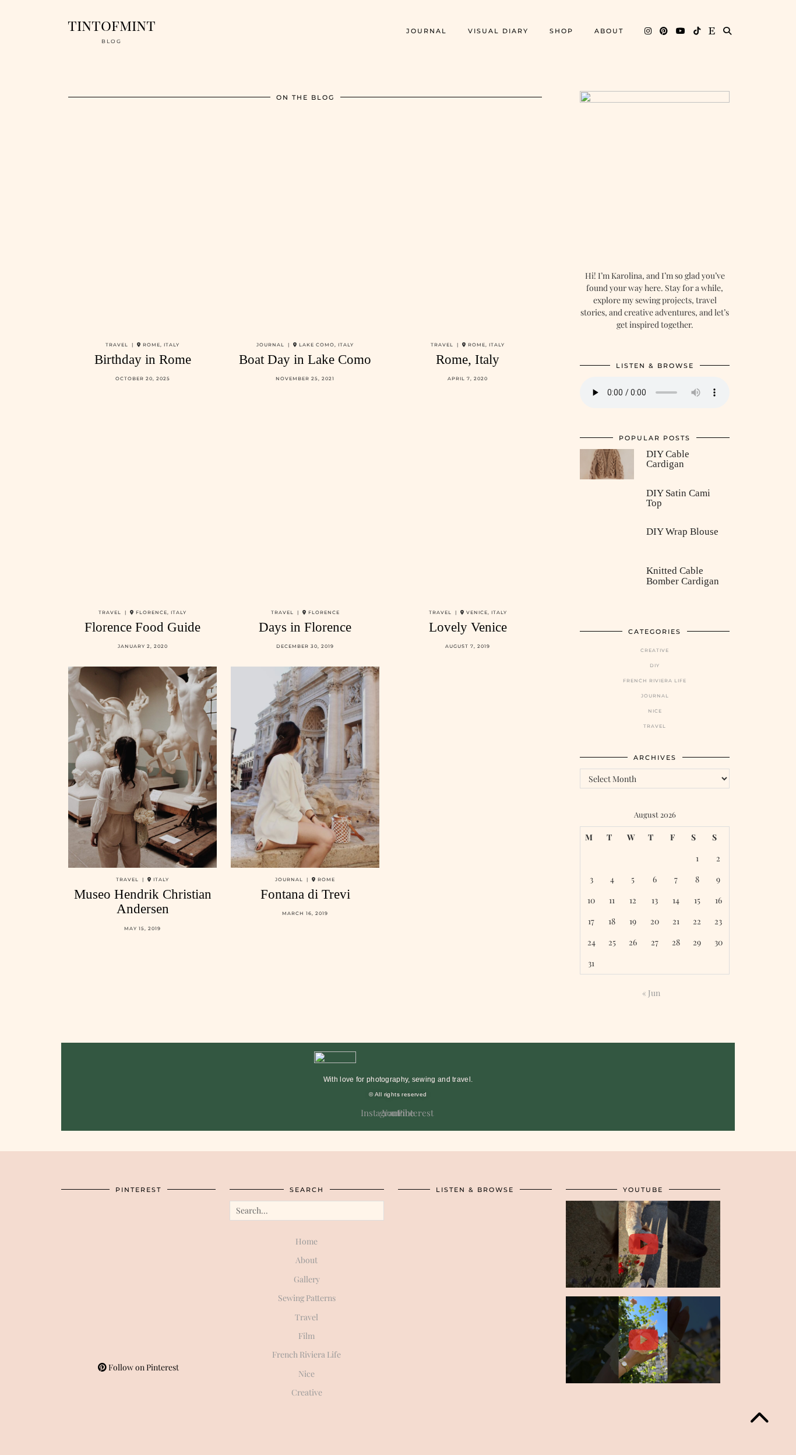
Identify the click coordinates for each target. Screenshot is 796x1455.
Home (306, 1241)
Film (306, 1335)
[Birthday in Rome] (142, 232)
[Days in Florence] (305, 499)
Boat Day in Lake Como (305, 359)
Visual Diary (498, 31)
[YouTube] (681, 31)
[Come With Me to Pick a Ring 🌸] (643, 1339)
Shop (561, 31)
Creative (654, 650)
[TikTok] (697, 31)
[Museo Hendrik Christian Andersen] (142, 767)
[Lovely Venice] (467, 499)
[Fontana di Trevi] (305, 767)
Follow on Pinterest (143, 1367)
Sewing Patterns (307, 1297)
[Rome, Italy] (467, 232)
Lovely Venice (468, 627)
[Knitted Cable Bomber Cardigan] (606, 581)
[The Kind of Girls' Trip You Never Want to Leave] (643, 1244)
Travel (654, 726)
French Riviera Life (654, 680)
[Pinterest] (664, 31)
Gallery (307, 1279)
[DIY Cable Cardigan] (606, 464)
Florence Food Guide (142, 627)
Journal (426, 31)
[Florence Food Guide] (142, 499)
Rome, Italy (467, 359)
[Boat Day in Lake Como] (305, 232)
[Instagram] (648, 31)
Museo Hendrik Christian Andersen (143, 901)
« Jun (651, 992)
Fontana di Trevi (305, 894)
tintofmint (112, 24)
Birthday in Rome (142, 359)
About (609, 31)
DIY (655, 665)
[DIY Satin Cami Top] (606, 503)
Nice (655, 711)
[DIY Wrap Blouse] (606, 542)
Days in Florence (305, 627)
